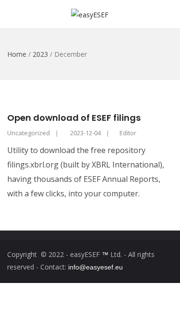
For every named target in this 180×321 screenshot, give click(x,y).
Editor (128, 132)
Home (16, 54)
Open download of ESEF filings (74, 118)
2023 (40, 54)
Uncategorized (28, 132)
